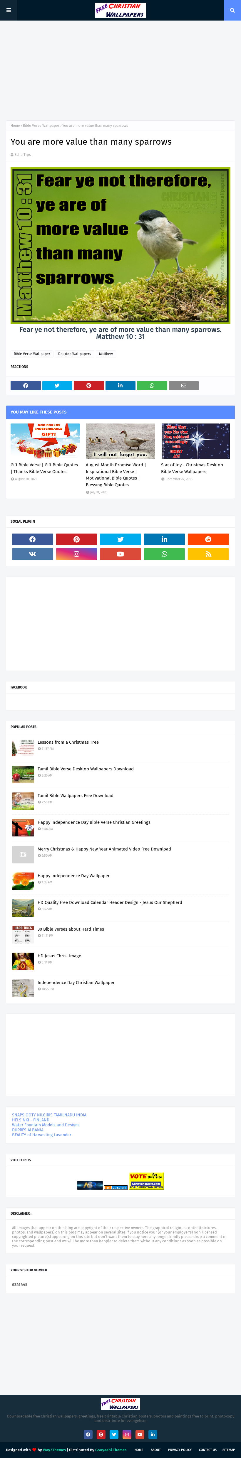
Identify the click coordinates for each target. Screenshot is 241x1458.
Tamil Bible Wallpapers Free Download (75, 795)
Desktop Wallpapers (74, 354)
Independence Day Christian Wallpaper (76, 982)
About (156, 1450)
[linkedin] (164, 539)
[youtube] (120, 554)
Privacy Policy (180, 1450)
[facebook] (32, 539)
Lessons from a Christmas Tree (68, 742)
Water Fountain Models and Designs (46, 1125)
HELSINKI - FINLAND (30, 1120)
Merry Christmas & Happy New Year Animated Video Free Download (104, 849)
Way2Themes (54, 1450)
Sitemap (228, 1450)
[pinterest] (76, 539)
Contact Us (208, 1450)
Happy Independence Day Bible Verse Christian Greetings (94, 822)
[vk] (32, 554)
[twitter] (120, 539)
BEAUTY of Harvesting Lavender (41, 1135)
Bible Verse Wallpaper (41, 126)
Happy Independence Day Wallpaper (74, 875)
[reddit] (208, 539)
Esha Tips (22, 154)
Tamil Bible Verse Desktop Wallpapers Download (86, 769)
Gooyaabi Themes (110, 1450)
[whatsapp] (164, 554)
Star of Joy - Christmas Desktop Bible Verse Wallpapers (192, 468)
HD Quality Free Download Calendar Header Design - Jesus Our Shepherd (110, 902)
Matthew (106, 354)
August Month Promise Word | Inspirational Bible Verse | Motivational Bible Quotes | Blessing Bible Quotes (116, 474)
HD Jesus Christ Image (59, 956)
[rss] (208, 554)
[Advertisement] (120, 70)
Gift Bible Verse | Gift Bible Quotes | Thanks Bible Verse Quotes (44, 468)
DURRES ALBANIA (27, 1130)
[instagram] (76, 554)
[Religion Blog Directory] (116, 1188)
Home (15, 126)
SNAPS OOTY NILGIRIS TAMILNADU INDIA (49, 1115)
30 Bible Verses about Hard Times (71, 929)
